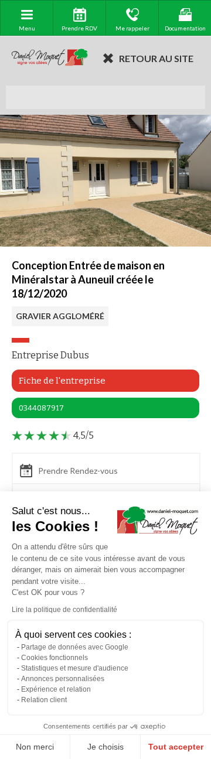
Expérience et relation (56, 689)
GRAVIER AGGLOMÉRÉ (60, 316)
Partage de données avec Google (74, 647)
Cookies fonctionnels (54, 658)
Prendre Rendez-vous (78, 471)
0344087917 (41, 408)
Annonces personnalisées (62, 679)
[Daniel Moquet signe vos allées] (50, 58)
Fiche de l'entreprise (62, 380)
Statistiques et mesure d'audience (74, 668)
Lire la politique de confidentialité (64, 610)
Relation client (44, 700)
